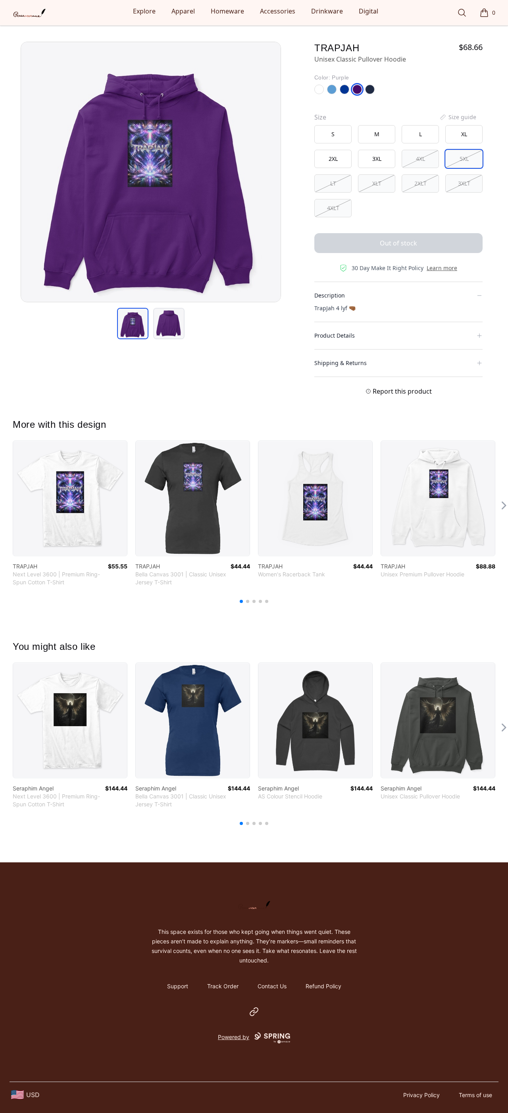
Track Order (223, 986)
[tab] (133, 323)
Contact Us (272, 986)
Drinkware (327, 11)
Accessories (277, 11)
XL (464, 134)
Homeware (227, 11)
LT (333, 183)
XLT (376, 183)
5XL (464, 158)
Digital (368, 11)
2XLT (420, 183)
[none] (457, 117)
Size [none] (320, 117)
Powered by (233, 1037)
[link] (70, 498)
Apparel (183, 11)
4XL (420, 158)
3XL (376, 158)
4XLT (333, 208)
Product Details (334, 335)
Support (177, 986)
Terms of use (475, 1095)
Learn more (442, 268)
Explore (144, 11)
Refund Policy (323, 986)
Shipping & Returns (340, 363)
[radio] (333, 134)
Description (329, 295)
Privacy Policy (421, 1095)
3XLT (464, 183)
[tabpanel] (151, 172)
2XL (333, 158)
